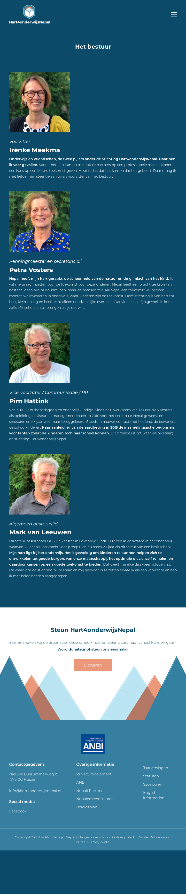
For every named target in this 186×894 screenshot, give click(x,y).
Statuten (151, 776)
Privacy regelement (94, 774)
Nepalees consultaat (94, 798)
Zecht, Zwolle (138, 837)
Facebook (18, 811)
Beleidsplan (86, 807)
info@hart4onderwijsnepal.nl (35, 790)
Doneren (93, 665)
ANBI (80, 782)
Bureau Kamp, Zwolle (92, 842)
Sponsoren (152, 784)
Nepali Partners (90, 790)
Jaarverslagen (155, 767)
